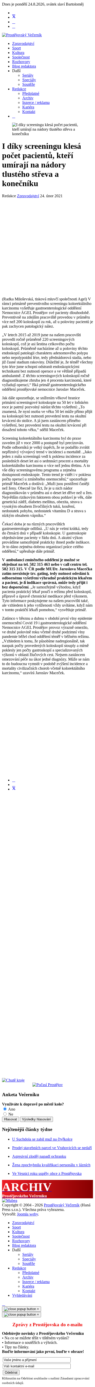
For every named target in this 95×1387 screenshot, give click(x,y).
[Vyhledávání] (13, 116)
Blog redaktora (24, 66)
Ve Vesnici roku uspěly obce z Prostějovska (47, 1173)
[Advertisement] (47, 245)
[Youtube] (13, 22)
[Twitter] (14, 17)
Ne (10, 1114)
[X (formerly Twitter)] (14, 789)
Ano (11, 1109)
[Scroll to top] (3, 1304)
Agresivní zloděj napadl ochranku (39, 1156)
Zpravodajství (23, 43)
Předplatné (30, 93)
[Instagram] (13, 26)
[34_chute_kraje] (13, 1080)
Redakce (19, 89)
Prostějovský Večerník (62, 1205)
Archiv (27, 98)
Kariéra (28, 107)
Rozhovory (21, 62)
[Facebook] (13, 13)
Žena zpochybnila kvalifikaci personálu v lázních (51, 1165)
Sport (16, 48)
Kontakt (28, 111)
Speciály (29, 80)
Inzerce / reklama (36, 102)
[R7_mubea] (9, 1200)
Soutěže (28, 84)
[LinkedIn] (13, 784)
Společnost (21, 57)
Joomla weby (27, 1214)
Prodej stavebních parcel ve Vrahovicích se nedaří (52, 1148)
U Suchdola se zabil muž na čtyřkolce (42, 1139)
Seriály (27, 75)
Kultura (18, 52)
